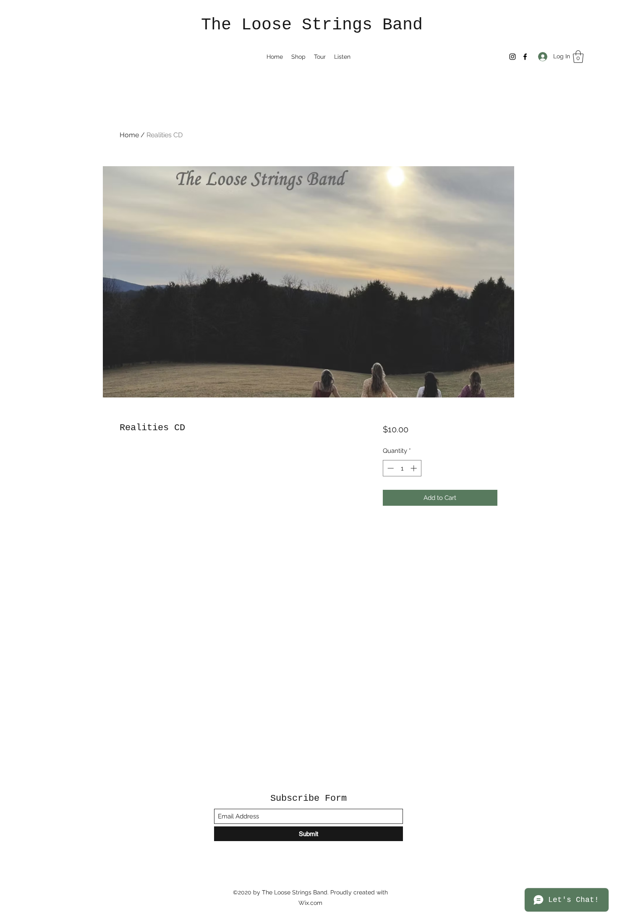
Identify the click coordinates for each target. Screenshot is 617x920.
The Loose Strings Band (312, 25)
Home (129, 135)
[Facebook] (525, 56)
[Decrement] (389, 468)
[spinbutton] (402, 468)
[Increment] (414, 468)
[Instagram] (512, 56)
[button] (578, 56)
